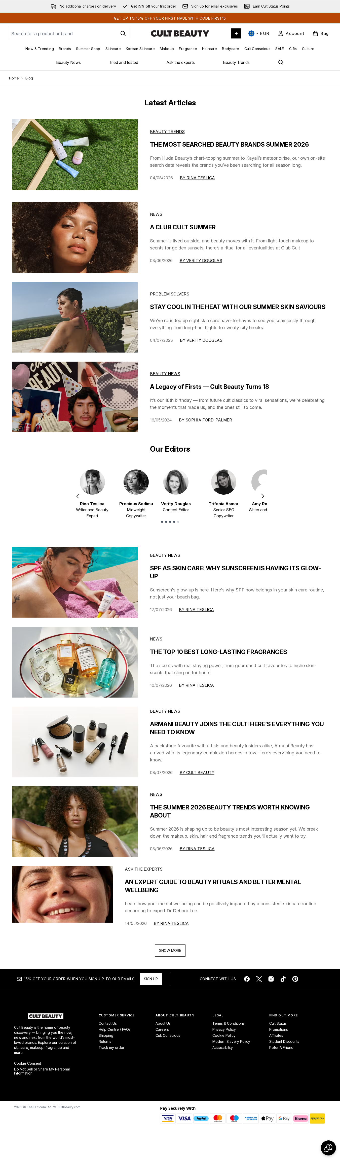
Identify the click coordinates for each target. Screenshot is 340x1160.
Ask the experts (180, 62)
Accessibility (222, 1047)
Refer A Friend (281, 1047)
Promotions (278, 1029)
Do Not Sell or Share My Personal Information (42, 1071)
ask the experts (144, 869)
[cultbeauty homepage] (179, 33)
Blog (29, 78)
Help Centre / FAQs (115, 1029)
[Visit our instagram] (271, 979)
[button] (328, 1147)
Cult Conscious (168, 1035)
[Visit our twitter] (259, 979)
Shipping (106, 1035)
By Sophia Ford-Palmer (205, 419)
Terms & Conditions (228, 1023)
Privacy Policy (224, 1029)
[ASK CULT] (236, 33)
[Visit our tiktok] (283, 979)
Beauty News (68, 62)
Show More (170, 950)
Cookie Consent (27, 1063)
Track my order (111, 1047)
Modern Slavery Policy (231, 1041)
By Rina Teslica (197, 177)
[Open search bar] (281, 62)
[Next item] (263, 496)
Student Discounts (284, 1041)
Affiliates (276, 1035)
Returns (105, 1041)
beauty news (165, 555)
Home (14, 78)
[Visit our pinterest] (295, 979)
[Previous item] (77, 496)
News (156, 214)
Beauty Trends (236, 62)
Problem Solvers (169, 293)
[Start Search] (123, 33)
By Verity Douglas (201, 260)
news (156, 638)
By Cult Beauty (197, 772)
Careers (162, 1029)
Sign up (151, 979)
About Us (163, 1023)
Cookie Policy (224, 1035)
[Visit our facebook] (247, 979)
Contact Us (108, 1023)
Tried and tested (123, 62)
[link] (291, 33)
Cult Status (278, 1023)
